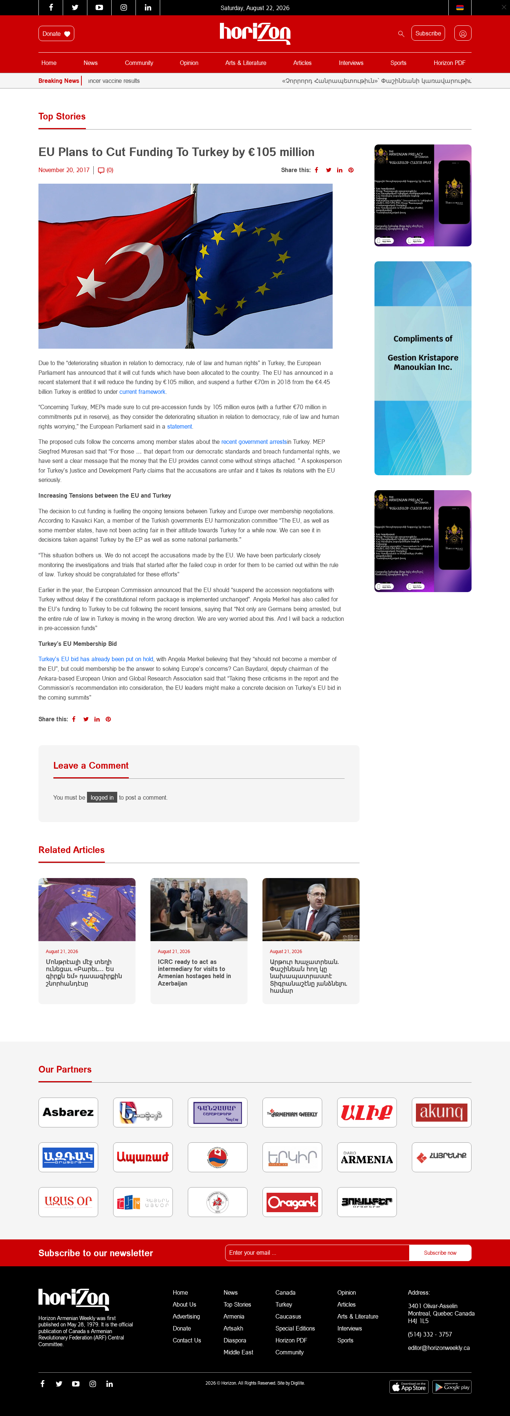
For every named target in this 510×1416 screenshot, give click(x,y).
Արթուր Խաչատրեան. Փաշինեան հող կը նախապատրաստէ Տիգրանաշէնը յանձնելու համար (308, 976)
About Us (184, 1304)
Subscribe (428, 33)
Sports (399, 62)
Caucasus (288, 1316)
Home (48, 62)
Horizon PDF (450, 62)
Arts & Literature (246, 62)
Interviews (351, 62)
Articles (302, 62)
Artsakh (233, 1328)
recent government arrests (254, 441)
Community (139, 62)
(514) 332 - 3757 (430, 1334)
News (91, 62)
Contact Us (187, 1340)
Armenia (234, 1316)
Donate (52, 33)
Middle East (238, 1352)
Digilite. (298, 1383)
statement (179, 426)
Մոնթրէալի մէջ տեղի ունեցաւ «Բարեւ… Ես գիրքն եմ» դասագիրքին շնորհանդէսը (84, 972)
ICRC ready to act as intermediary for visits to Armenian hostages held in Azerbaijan (194, 972)
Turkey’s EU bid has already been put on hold (95, 658)
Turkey (284, 1304)
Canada (286, 1292)
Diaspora (235, 1340)
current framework (142, 391)
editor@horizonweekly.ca (439, 1347)
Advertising (186, 1316)
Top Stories (237, 1304)
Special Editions (295, 1328)
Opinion (189, 62)
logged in (102, 797)
